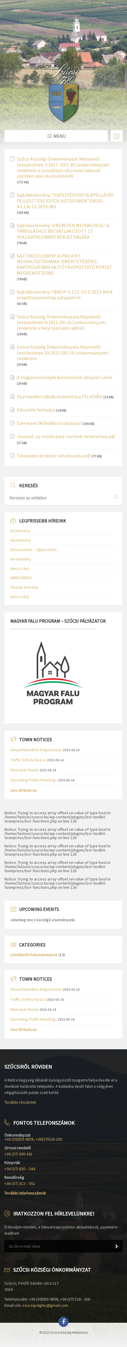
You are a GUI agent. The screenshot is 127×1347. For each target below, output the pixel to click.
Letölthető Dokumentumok (34, 954)
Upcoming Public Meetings (33, 780)
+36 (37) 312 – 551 (19, 1183)
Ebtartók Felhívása (36, 410)
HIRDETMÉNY (21, 577)
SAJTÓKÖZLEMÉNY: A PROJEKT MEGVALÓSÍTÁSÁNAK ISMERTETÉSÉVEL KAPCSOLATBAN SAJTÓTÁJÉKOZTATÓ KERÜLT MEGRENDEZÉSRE (64, 264)
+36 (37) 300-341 (18, 1154)
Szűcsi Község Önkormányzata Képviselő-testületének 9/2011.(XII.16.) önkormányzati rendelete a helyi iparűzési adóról (61, 322)
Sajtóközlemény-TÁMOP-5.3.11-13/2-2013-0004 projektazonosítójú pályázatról (64, 294)
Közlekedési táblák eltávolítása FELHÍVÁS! (59, 396)
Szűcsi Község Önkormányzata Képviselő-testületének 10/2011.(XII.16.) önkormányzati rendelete (62, 352)
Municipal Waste (24, 770)
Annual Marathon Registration (36, 749)
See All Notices (23, 790)
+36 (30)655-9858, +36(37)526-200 (33, 1139)
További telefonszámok (25, 1193)
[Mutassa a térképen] (117, 136)
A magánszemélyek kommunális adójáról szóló (64, 377)
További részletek (20, 1102)
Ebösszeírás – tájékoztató (33, 549)
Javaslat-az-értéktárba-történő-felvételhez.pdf (66, 436)
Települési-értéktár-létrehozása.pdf (54, 456)
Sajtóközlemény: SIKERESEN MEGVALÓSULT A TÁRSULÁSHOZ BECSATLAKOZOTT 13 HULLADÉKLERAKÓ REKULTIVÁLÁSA (63, 231)
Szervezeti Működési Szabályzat (49, 423)
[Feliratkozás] (116, 1246)
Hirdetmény (20, 540)
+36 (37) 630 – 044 (19, 1168)
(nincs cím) (19, 568)
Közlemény (20, 530)
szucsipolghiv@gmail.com (45, 1305)
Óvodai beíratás (24, 587)
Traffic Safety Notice (28, 759)
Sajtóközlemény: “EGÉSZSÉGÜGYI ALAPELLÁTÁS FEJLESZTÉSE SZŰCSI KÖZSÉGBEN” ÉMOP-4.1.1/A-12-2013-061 (65, 200)
